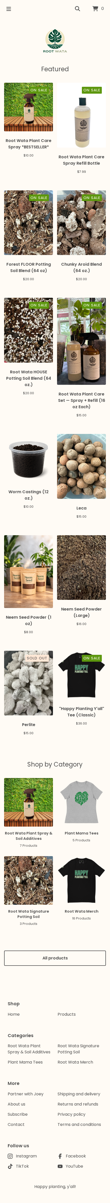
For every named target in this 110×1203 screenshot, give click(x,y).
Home (14, 1014)
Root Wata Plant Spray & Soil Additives (29, 1049)
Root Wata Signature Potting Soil (78, 1049)
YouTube (74, 1166)
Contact (16, 1124)
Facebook (76, 1156)
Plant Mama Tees (25, 1062)
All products (55, 958)
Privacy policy (71, 1114)
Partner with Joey (25, 1094)
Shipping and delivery (79, 1094)
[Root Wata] (55, 41)
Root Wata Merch (75, 1062)
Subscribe (18, 1114)
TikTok (22, 1166)
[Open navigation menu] (8, 8)
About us (16, 1104)
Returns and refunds (78, 1104)
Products (67, 1014)
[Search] (77, 9)
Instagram (26, 1156)
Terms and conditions (79, 1124)
